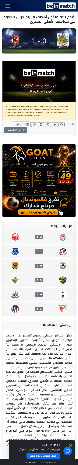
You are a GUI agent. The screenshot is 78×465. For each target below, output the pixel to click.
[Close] (71, 107)
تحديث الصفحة (14, 130)
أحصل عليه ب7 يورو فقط (43, 455)
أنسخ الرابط (19, 124)
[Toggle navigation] (7, 6)
